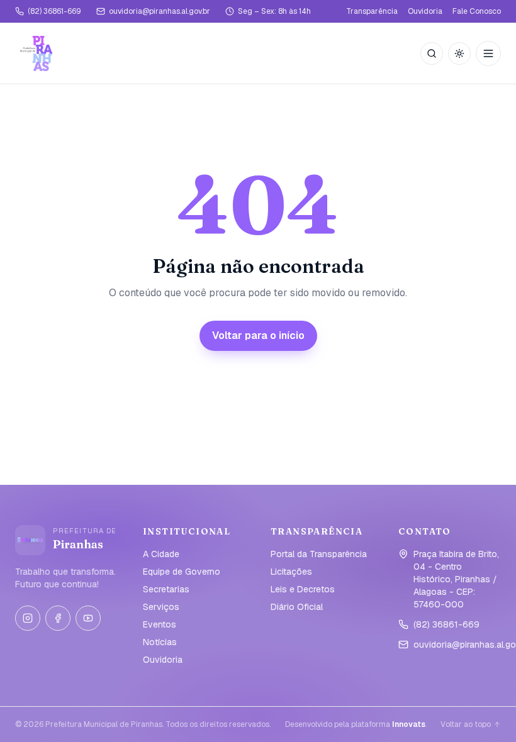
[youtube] (88, 618)
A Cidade (161, 554)
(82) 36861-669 (54, 11)
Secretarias (166, 589)
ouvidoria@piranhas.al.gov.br (159, 11)
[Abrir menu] (488, 53)
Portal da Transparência (319, 554)
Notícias (160, 642)
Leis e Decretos (303, 589)
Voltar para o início (258, 335)
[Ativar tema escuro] (459, 53)
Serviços (161, 606)
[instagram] (27, 618)
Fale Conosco (476, 11)
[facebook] (57, 618)
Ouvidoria (425, 11)
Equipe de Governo (181, 571)
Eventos (159, 624)
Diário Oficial (297, 606)
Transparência (372, 11)
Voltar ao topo (465, 724)
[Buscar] (431, 53)
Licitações (291, 571)
